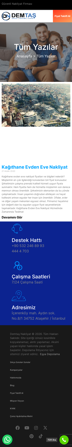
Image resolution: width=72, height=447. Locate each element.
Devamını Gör (12, 217)
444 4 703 (20, 251)
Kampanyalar (16, 370)
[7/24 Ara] (64, 439)
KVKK (12, 408)
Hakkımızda (15, 377)
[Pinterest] (31, 436)
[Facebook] (17, 428)
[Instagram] (36, 428)
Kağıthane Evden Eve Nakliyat (34, 167)
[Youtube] (27, 428)
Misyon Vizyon (17, 401)
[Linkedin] (54, 428)
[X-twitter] (45, 428)
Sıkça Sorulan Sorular (20, 362)
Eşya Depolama (50, 354)
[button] (7, 440)
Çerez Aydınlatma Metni (21, 416)
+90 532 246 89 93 (28, 246)
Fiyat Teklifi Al (16, 393)
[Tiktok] (41, 436)
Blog (12, 385)
